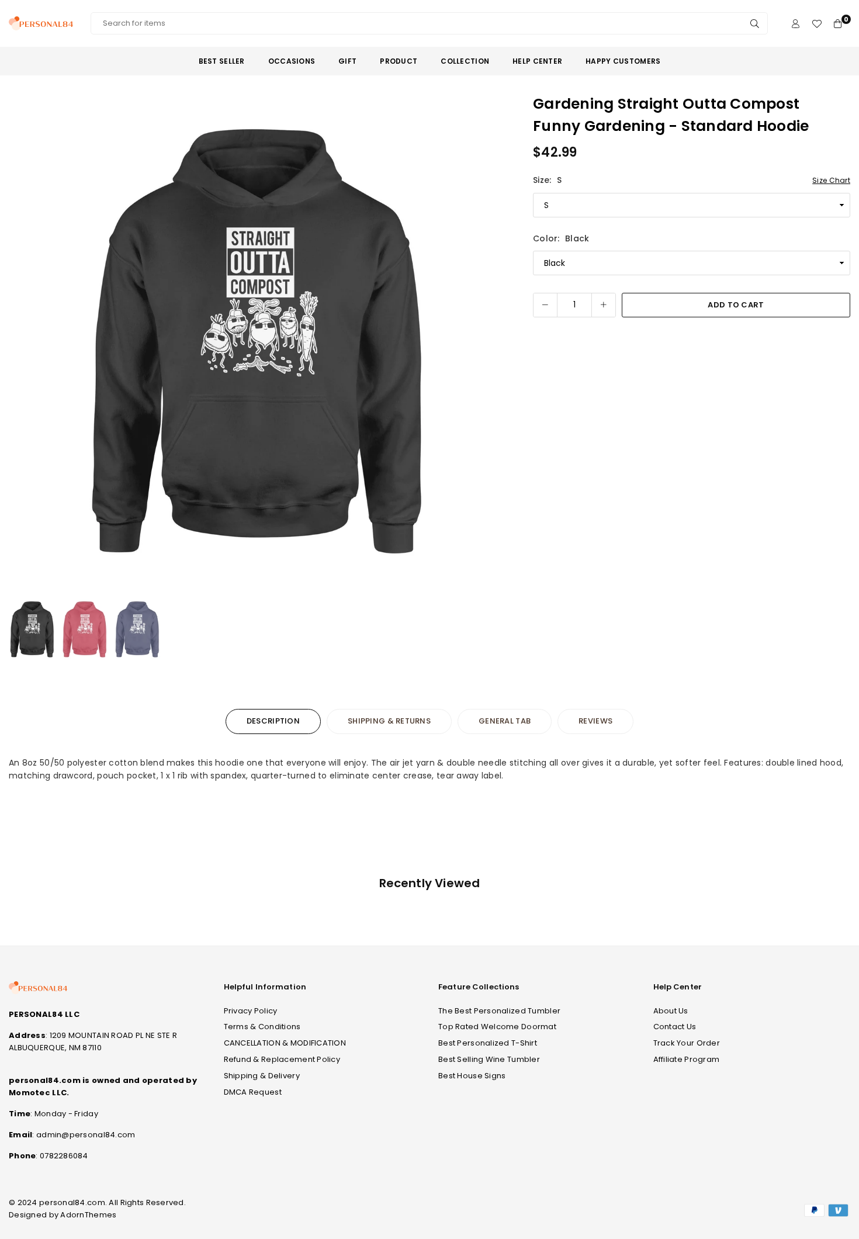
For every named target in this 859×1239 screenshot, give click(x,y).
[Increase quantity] (603, 305)
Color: (561, 238)
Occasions (292, 61)
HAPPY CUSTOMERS (623, 61)
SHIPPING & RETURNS (389, 720)
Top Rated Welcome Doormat (497, 1026)
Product (398, 61)
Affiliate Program (686, 1059)
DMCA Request (253, 1092)
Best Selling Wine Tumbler (489, 1059)
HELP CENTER (537, 61)
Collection (465, 61)
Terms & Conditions (262, 1026)
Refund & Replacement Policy (282, 1059)
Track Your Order (686, 1042)
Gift (347, 61)
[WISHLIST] (816, 23)
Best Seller (222, 61)
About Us (670, 1010)
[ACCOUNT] (795, 23)
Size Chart (831, 180)
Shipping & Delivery (262, 1075)
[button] (490, 342)
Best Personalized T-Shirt (487, 1042)
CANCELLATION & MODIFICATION (285, 1042)
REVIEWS (595, 720)
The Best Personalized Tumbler (499, 1010)
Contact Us (675, 1026)
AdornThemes (88, 1214)
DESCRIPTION (273, 720)
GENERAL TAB (505, 720)
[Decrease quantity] (545, 305)
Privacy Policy (251, 1010)
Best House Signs (471, 1075)
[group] (258, 342)
